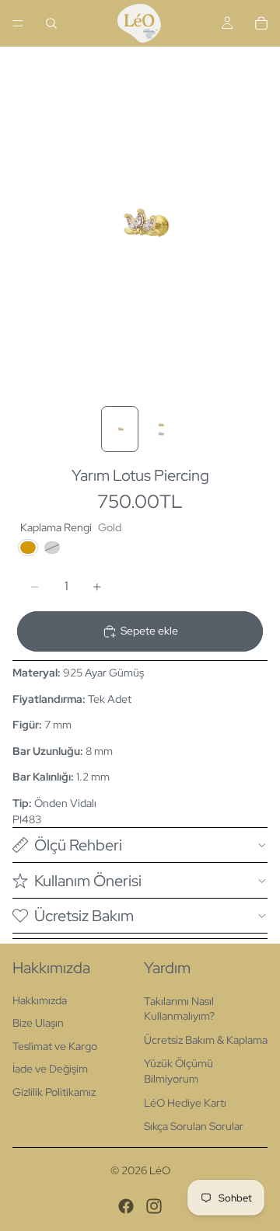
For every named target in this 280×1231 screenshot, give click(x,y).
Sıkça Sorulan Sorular (193, 1126)
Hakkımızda (39, 1000)
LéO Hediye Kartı (185, 1103)
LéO (159, 1170)
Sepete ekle (149, 631)
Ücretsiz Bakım (84, 916)
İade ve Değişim (50, 1069)
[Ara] (51, 23)
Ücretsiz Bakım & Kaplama (206, 1040)
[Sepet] (261, 23)
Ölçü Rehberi (78, 845)
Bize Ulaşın (38, 1023)
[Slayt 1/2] (120, 429)
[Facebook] (126, 1206)
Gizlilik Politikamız (54, 1092)
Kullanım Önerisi (88, 881)
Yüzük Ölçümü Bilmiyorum (178, 1071)
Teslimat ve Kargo (54, 1046)
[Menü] (18, 23)
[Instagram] (154, 1206)
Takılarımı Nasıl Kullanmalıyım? (179, 1009)
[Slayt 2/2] (160, 429)
